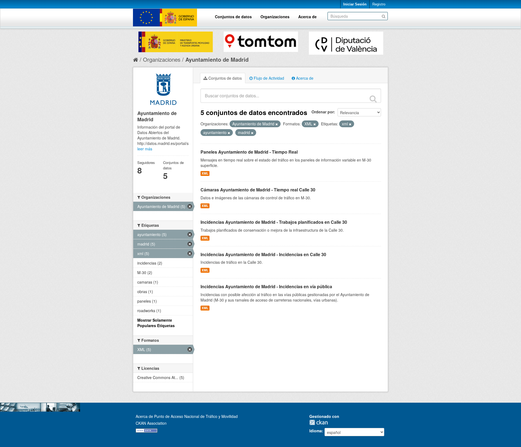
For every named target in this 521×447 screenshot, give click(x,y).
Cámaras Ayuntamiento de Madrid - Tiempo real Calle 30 (258, 190)
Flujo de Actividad (268, 78)
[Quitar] (276, 124)
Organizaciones (275, 16)
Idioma (315, 430)
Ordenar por (323, 111)
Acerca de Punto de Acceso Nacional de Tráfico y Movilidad (187, 416)
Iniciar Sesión (355, 4)
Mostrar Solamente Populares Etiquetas (156, 322)
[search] (373, 99)
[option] (175, 40)
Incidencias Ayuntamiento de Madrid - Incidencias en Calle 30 (263, 254)
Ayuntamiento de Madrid (217, 59)
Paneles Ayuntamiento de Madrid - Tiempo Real (249, 152)
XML (205, 173)
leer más (144, 148)
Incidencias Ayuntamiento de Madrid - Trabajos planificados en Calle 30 (274, 222)
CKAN (320, 422)
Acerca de (307, 16)
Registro (378, 4)
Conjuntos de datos (233, 16)
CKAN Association (151, 423)
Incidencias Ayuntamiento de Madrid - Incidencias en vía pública (266, 286)
